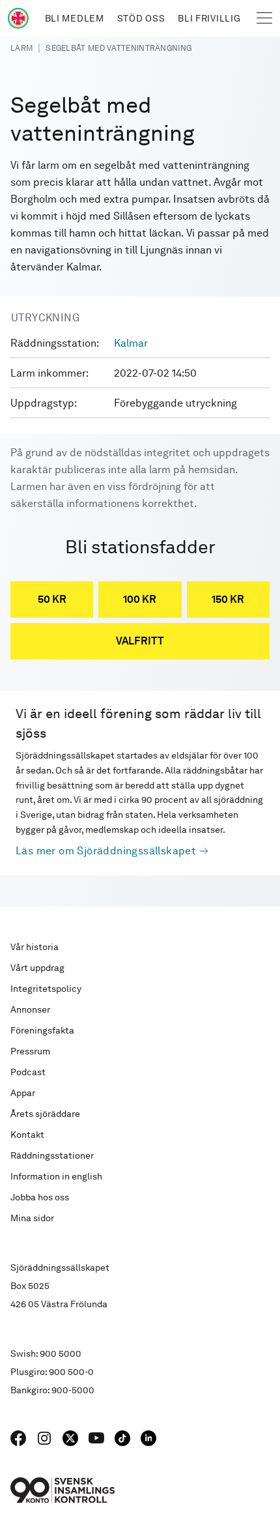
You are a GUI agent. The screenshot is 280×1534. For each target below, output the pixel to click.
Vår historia (34, 947)
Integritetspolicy (45, 988)
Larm (21, 48)
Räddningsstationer (52, 1155)
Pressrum (30, 1051)
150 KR (228, 599)
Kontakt (27, 1134)
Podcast (28, 1072)
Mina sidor (32, 1218)
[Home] (18, 18)
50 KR (52, 599)
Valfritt (140, 641)
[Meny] (264, 18)
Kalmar (131, 343)
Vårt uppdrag (37, 967)
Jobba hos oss (39, 1197)
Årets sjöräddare (45, 1113)
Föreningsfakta (42, 1030)
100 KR (139, 599)
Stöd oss (141, 18)
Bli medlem (74, 18)
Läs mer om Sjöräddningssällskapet (106, 851)
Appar (22, 1093)
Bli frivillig (209, 18)
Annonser (30, 1009)
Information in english (56, 1176)
